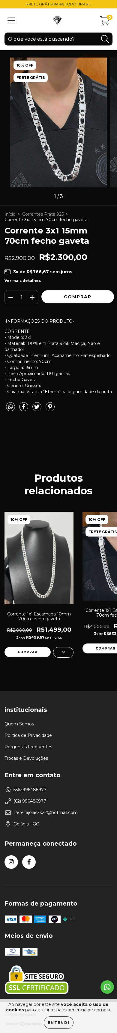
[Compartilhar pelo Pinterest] (50, 409)
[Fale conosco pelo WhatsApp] (107, 987)
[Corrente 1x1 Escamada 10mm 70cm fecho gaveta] (63, 652)
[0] (105, 22)
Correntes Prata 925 (43, 214)
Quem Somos (19, 724)
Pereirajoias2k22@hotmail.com (46, 812)
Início (10, 214)
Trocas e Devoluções (26, 758)
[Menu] (11, 21)
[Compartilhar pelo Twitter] (37, 409)
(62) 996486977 (30, 801)
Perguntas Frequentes (28, 747)
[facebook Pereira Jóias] (29, 862)
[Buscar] (105, 39)
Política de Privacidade (28, 735)
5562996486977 (30, 789)
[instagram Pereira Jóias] (11, 862)
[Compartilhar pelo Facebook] (24, 409)
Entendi (59, 1022)
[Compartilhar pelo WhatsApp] (10, 407)
